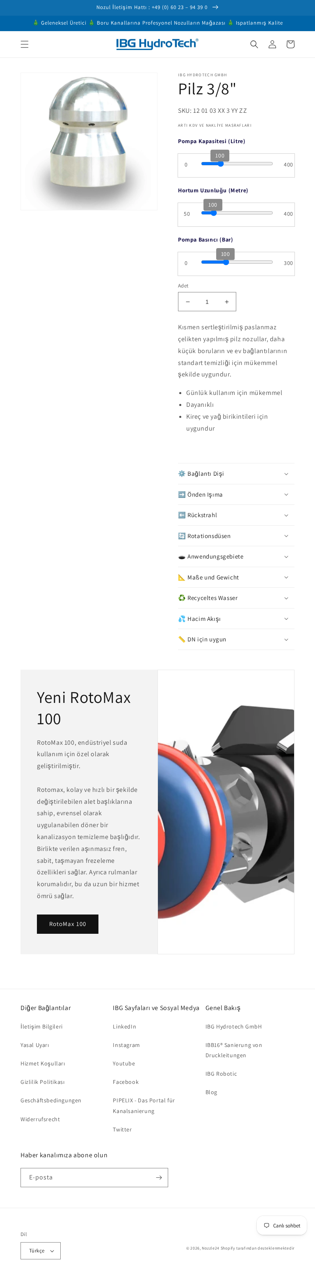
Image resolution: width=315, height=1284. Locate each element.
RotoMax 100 (67, 924)
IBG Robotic (221, 1073)
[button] (25, 44)
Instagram (126, 1045)
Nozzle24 (210, 1248)
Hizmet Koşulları (43, 1063)
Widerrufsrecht (40, 1119)
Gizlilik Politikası (42, 1082)
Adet (183, 285)
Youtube (124, 1063)
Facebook (126, 1082)
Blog (211, 1092)
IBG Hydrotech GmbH (233, 1026)
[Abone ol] (159, 1177)
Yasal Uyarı (35, 1045)
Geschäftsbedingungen (51, 1100)
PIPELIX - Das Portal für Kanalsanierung (144, 1105)
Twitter (122, 1129)
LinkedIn (124, 1026)
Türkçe (36, 1250)
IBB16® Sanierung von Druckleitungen (233, 1050)
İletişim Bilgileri (42, 1026)
